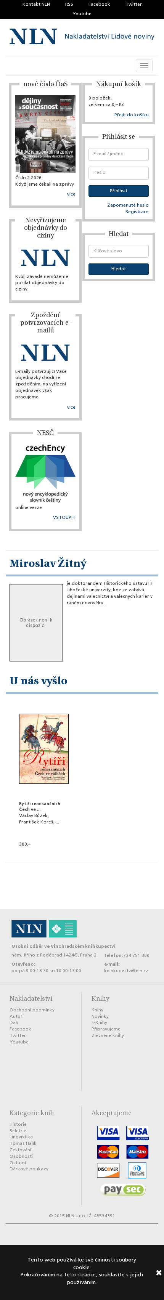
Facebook (99, 5)
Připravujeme (106, 1029)
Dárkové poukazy (29, 1169)
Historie (18, 1125)
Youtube (82, 14)
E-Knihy (99, 1023)
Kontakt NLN (36, 5)
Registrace (137, 212)
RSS (69, 5)
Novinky (100, 1017)
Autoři (17, 1017)
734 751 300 (136, 956)
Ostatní (18, 1163)
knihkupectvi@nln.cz (126, 971)
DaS (14, 1023)
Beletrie (18, 1131)
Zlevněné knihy (108, 1036)
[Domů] (82, 37)
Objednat (44, 855)
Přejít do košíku (131, 115)
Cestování (20, 1150)
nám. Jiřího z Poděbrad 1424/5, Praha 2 (53, 955)
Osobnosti (21, 1157)
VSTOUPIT (64, 518)
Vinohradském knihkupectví (83, 946)
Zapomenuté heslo (128, 205)
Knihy (97, 1010)
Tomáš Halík (23, 1144)
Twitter (133, 5)
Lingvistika (21, 1137)
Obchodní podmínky (32, 1010)
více (71, 194)
